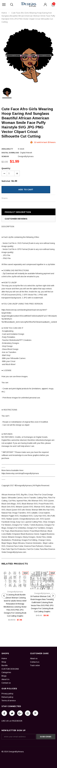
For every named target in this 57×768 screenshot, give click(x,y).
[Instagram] (27, 713)
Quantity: (6, 168)
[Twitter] (12, 713)
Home (4, 13)
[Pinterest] (35, 713)
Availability (7, 149)
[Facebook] (4, 713)
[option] (28, 55)
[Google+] (20, 713)
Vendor (5, 156)
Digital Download (10, 153)
